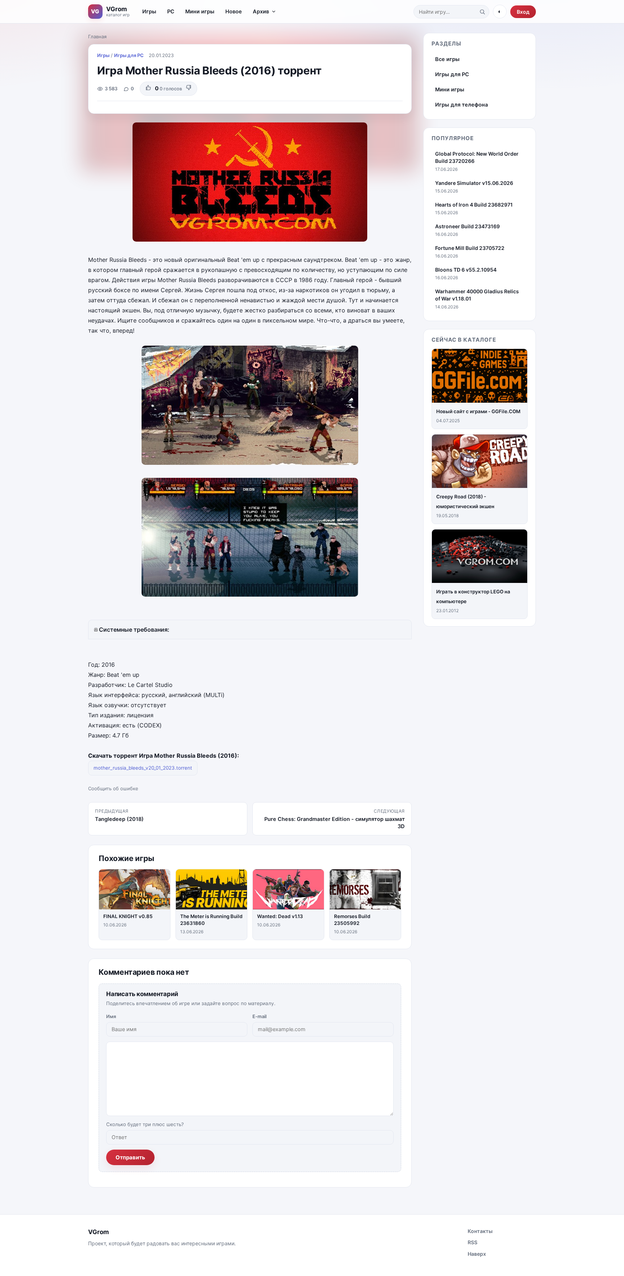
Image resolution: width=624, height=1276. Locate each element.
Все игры (447, 59)
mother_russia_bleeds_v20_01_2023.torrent (143, 768)
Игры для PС (129, 55)
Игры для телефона (461, 104)
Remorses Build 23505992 (352, 919)
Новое (233, 11)
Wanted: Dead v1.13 (280, 916)
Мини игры (199, 11)
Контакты (480, 1231)
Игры (149, 11)
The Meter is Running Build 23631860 (211, 919)
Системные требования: (134, 629)
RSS (472, 1242)
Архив (261, 11)
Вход (523, 12)
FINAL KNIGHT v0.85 (128, 916)
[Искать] (482, 11)
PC (170, 11)
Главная (97, 36)
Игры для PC (452, 74)
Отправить (130, 1157)
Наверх (477, 1254)
